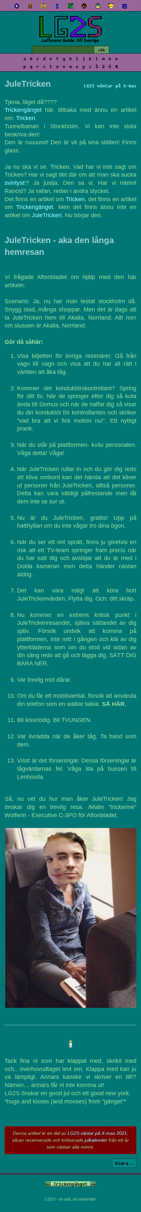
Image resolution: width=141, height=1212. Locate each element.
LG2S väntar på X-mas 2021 (97, 1133)
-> (92, 1183)
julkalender (96, 1140)
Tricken (25, 118)
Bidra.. (124, 1163)
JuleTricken (47, 215)
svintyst (14, 183)
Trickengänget (23, 110)
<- (48, 1183)
